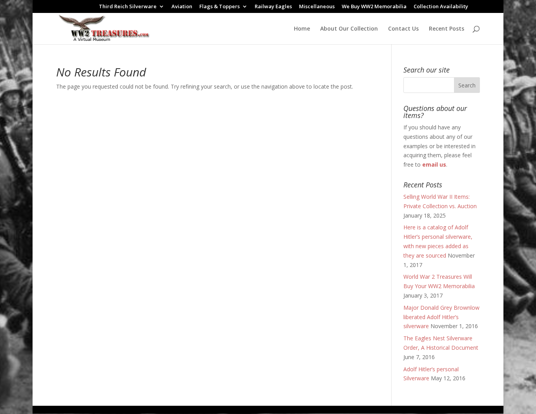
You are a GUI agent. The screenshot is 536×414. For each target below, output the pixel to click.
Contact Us (403, 29)
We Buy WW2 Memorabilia (374, 7)
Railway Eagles (273, 7)
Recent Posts (446, 29)
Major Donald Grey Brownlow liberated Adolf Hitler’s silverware (441, 317)
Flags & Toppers (219, 7)
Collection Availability (441, 7)
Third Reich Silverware (128, 7)
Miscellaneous (317, 7)
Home (302, 29)
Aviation (181, 7)
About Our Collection (349, 29)
